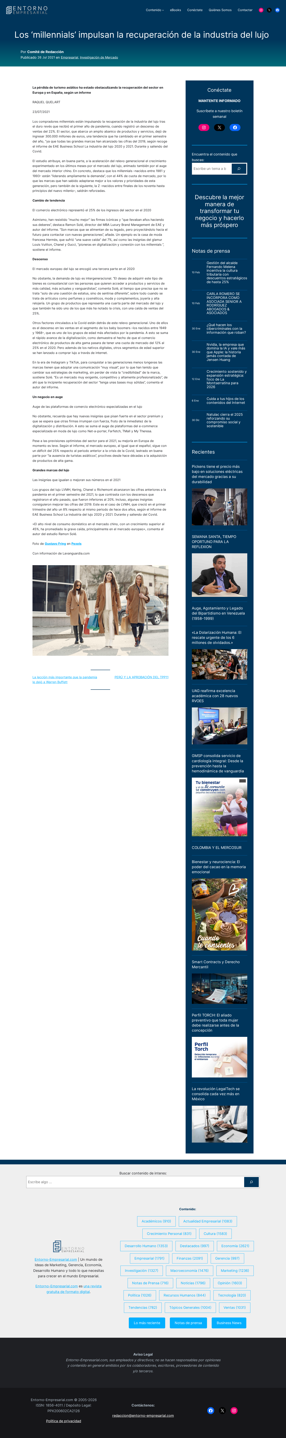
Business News (229, 1323)
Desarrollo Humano (146, 1246)
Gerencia (227, 1258)
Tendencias (142, 1307)
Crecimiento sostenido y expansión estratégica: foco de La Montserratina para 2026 (227, 379)
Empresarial (69, 57)
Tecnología (232, 1295)
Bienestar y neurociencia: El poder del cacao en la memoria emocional (219, 867)
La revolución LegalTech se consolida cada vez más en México (216, 1094)
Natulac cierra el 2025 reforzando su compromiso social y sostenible (225, 420)
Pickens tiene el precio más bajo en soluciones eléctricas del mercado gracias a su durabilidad (217, 474)
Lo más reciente (147, 1323)
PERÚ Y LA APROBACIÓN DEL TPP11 (141, 677)
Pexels (76, 544)
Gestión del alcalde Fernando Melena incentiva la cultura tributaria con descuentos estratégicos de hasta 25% (227, 272)
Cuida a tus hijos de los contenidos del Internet (226, 400)
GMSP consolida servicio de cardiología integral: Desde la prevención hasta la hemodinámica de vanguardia (218, 763)
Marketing (235, 1271)
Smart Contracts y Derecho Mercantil (216, 964)
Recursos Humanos (185, 1295)
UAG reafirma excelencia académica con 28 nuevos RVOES (215, 696)
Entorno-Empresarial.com (56, 1259)
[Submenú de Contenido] (163, 10)
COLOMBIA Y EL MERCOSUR (216, 847)
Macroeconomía (189, 1271)
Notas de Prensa (150, 1283)
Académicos (156, 1221)
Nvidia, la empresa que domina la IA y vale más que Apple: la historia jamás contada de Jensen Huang (226, 352)
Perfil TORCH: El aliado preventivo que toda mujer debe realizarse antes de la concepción (215, 1023)
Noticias (193, 1283)
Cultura (215, 1234)
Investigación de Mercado (99, 57)
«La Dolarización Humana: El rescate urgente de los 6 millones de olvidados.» (216, 637)
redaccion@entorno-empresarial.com (143, 1416)
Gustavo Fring (55, 544)
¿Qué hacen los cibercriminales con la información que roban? (226, 328)
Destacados (194, 1246)
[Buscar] (239, 169)
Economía (235, 1246)
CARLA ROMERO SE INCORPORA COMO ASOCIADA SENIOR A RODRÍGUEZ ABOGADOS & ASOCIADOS (224, 303)
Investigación (141, 1271)
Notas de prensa (188, 1323)
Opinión (230, 1283)
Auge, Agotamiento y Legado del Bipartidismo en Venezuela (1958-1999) (218, 613)
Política (140, 1295)
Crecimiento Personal (169, 1234)
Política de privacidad (63, 1421)
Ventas (235, 1307)
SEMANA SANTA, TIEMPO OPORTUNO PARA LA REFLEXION (214, 541)
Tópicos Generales (190, 1307)
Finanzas (190, 1258)
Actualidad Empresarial (207, 1221)
